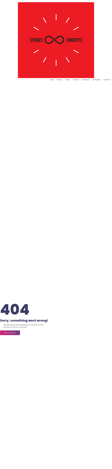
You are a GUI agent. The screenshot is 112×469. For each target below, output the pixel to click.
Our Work (75, 80)
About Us (59, 80)
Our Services (85, 80)
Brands (67, 80)
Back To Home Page (10, 333)
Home (52, 80)
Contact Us (106, 80)
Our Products (96, 80)
